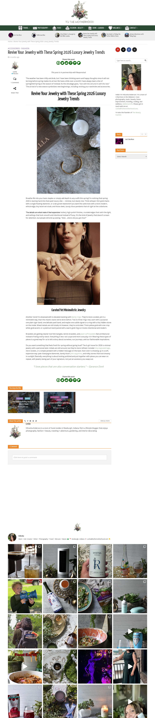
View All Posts (105, 421)
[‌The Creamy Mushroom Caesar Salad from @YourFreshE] (95, 596)
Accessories (14, 48)
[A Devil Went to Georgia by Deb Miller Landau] (57, 35)
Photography (43, 28)
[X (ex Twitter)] (134, 49)
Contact (133, 28)
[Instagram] (123, 49)
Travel (25, 28)
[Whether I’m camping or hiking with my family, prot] (25, 631)
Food (59, 28)
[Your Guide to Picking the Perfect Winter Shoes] (103, 35)
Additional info (128, 104)
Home (10, 41)
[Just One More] (11, 35)
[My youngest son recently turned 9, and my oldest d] (25, 596)
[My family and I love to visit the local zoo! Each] (95, 666)
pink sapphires (76, 353)
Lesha (15, 72)
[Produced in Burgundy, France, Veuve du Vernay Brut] (60, 596)
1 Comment (15, 82)
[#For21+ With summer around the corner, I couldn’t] (130, 631)
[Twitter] (62, 63)
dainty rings (76, 317)
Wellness (116, 28)
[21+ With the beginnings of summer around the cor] (60, 631)
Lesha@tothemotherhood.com (126, 108)
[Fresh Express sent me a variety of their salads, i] (95, 631)
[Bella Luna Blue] (34, 35)
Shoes (27, 398)
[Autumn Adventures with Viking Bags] (127, 35)
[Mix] (75, 63)
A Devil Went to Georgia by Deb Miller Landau (67, 35)
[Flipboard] (79, 63)
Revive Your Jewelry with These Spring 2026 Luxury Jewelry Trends (90, 35)
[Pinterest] (70, 63)
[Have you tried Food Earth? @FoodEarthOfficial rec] (25, 666)
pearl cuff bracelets (88, 334)
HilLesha (15, 73)
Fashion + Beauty (76, 28)
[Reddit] (66, 63)
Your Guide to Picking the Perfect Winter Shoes (113, 35)
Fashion (25, 48)
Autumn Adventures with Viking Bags (137, 35)
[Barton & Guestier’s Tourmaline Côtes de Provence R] (130, 561)
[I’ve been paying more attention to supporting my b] (95, 561)
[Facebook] (58, 63)
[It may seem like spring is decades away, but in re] (60, 666)
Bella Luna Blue (41, 35)
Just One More (18, 35)
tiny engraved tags (102, 348)
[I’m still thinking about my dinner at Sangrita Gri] (25, 561)
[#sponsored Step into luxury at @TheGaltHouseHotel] (130, 666)
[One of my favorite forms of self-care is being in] (130, 596)
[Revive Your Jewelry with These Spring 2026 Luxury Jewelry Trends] (80, 35)
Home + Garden (98, 28)
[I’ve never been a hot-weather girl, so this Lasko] (60, 561)
